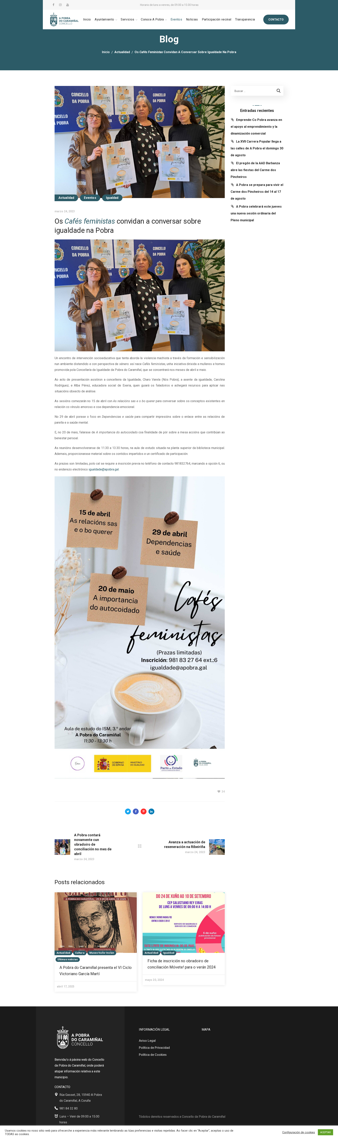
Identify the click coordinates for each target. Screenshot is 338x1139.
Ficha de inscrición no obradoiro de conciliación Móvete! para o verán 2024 (181, 964)
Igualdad (112, 198)
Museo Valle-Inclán (101, 952)
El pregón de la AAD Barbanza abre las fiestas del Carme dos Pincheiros (255, 170)
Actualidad (122, 52)
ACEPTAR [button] (325, 1132)
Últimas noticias (68, 959)
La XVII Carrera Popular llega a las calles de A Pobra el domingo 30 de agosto (257, 148)
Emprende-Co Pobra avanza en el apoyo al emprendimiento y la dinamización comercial (256, 126)
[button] (276, 19)
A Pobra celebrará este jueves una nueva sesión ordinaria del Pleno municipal (256, 213)
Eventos (90, 198)
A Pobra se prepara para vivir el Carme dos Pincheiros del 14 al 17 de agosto (257, 191)
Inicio (106, 52)
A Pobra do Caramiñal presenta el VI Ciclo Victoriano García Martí (95, 970)
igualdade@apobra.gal (104, 469)
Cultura (79, 952)
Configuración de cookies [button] (298, 1132)
